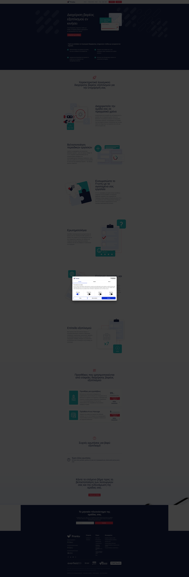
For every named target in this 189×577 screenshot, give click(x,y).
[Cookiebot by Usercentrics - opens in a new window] (111, 278)
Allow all (108, 298)
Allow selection (94, 298)
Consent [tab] (79, 281)
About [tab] (109, 281)
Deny (80, 298)
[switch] (89, 294)
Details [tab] (94, 281)
